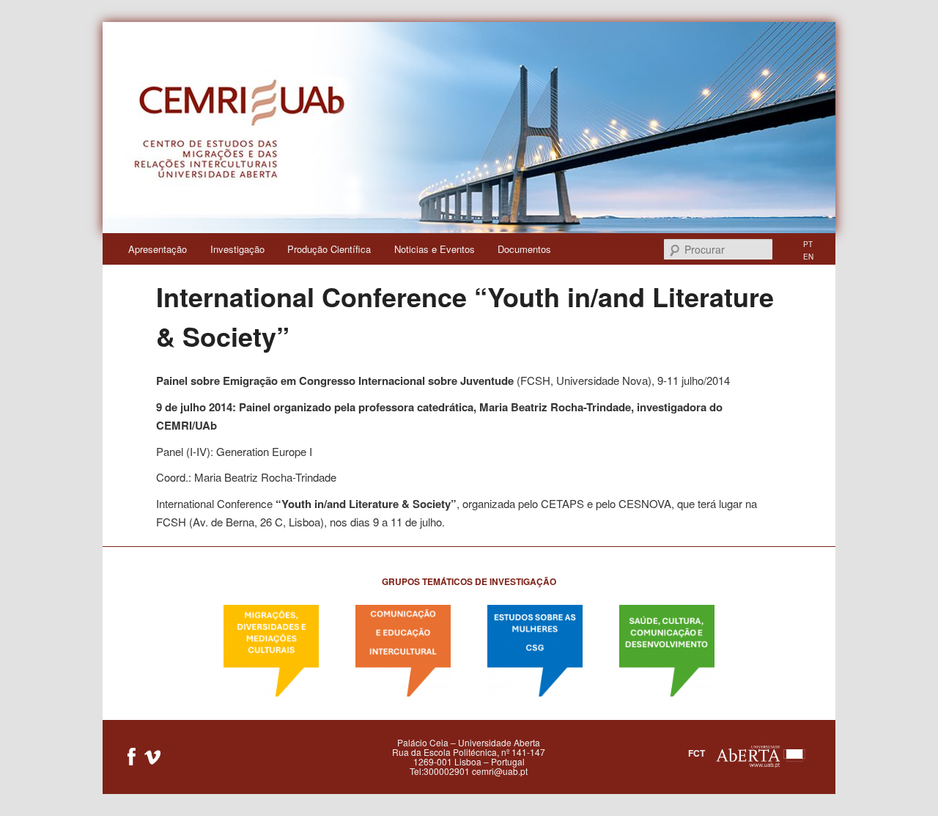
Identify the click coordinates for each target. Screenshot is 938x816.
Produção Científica (329, 249)
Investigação (237, 249)
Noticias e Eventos (434, 249)
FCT (696, 753)
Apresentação (157, 249)
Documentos (524, 249)
